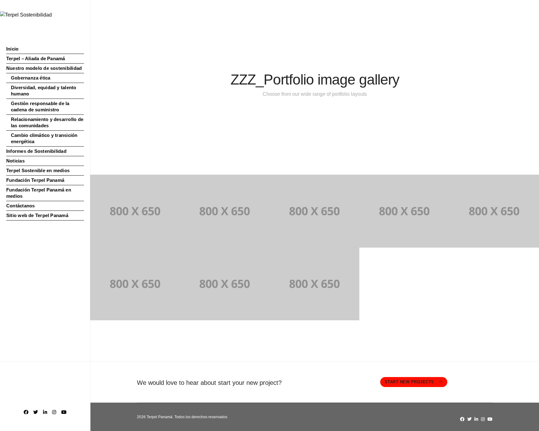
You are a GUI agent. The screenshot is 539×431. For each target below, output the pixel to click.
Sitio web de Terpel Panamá (37, 215)
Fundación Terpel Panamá (35, 180)
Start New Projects (410, 382)
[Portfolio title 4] (404, 211)
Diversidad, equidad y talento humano (43, 90)
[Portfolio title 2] (225, 211)
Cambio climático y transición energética (44, 138)
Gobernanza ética (31, 77)
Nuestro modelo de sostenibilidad (44, 68)
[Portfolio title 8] (314, 283)
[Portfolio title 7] (225, 283)
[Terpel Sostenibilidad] (26, 15)
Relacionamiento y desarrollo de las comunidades (47, 122)
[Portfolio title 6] (135, 283)
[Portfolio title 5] (494, 211)
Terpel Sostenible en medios (38, 170)
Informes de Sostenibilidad (36, 151)
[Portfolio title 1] (135, 211)
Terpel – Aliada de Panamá (35, 58)
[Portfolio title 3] (314, 211)
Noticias (15, 160)
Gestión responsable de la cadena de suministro (40, 106)
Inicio (12, 48)
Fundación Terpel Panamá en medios (38, 193)
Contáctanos (20, 205)
